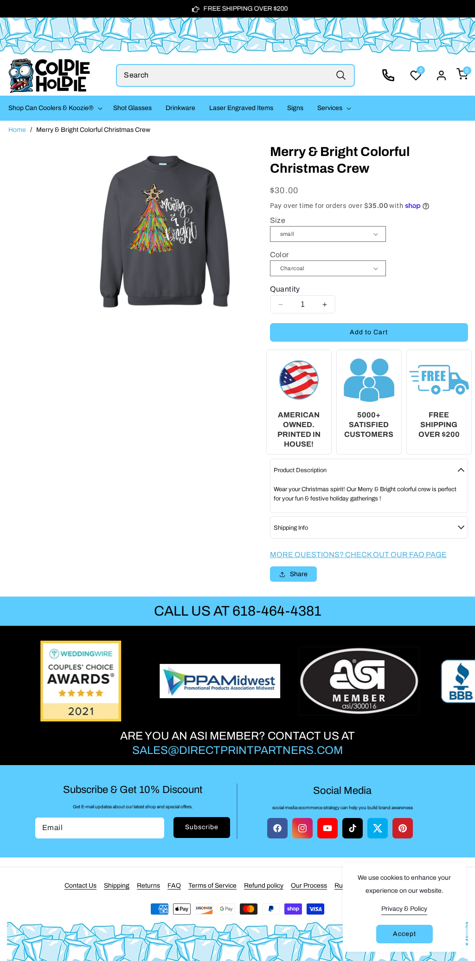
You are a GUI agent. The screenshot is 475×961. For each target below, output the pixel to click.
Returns (148, 885)
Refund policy (263, 885)
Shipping (116, 885)
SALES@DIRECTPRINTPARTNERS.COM (237, 750)
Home (17, 129)
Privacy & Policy (404, 908)
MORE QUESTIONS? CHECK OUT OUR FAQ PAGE (358, 554)
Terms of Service (212, 885)
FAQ (174, 885)
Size (278, 220)
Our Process (309, 885)
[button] (53, 108)
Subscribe (201, 827)
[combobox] (235, 75)
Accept (404, 933)
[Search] (341, 75)
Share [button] (299, 574)
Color (279, 255)
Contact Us (80, 885)
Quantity (285, 289)
